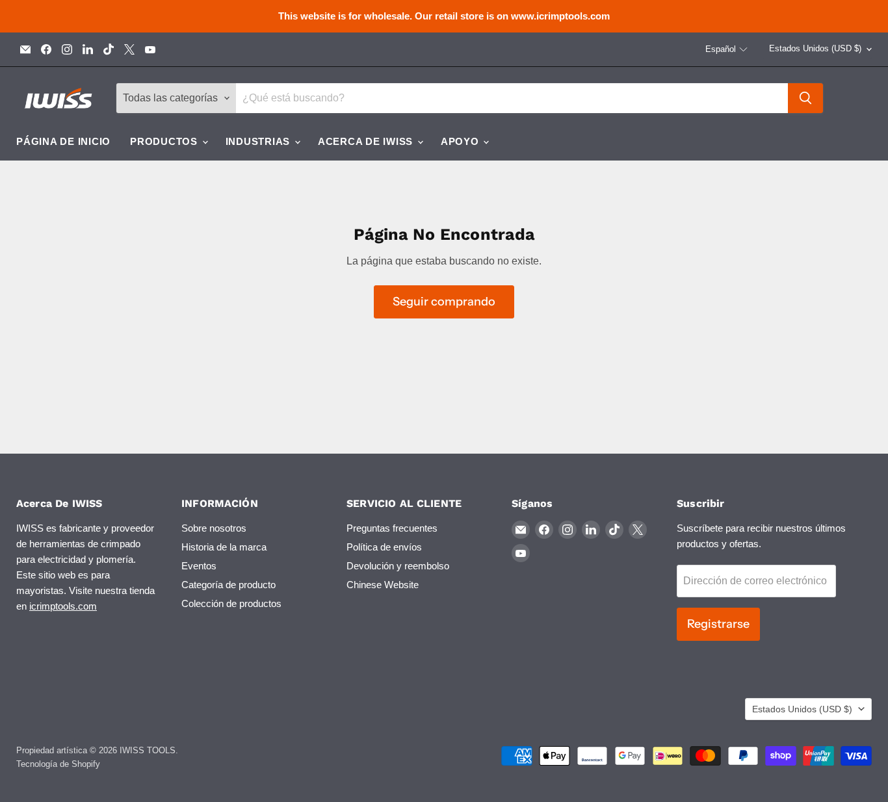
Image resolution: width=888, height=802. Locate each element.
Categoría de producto (228, 584)
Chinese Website (382, 584)
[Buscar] (805, 98)
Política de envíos (384, 546)
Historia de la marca (224, 546)
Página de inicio (63, 141)
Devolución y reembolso (397, 565)
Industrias (259, 141)
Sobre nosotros (213, 528)
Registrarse (718, 624)
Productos (165, 141)
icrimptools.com (63, 606)
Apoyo (461, 141)
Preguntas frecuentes (391, 528)
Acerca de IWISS (367, 141)
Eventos (198, 565)
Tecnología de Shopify (58, 764)
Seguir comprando (444, 301)
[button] (727, 49)
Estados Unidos (815, 48)
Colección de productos (231, 603)
